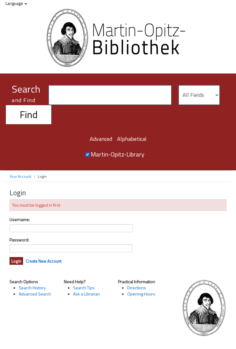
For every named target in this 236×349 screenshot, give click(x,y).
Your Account (20, 176)
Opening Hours (141, 294)
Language (15, 3)
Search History (32, 287)
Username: (20, 219)
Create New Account (43, 261)
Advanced (101, 139)
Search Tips (84, 287)
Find (28, 114)
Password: (19, 240)
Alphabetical (132, 139)
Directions (136, 287)
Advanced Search (35, 294)
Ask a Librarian (86, 294)
